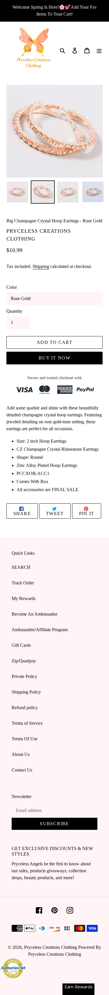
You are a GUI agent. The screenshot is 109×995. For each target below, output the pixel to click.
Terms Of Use (24, 738)
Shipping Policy (26, 692)
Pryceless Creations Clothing (50, 947)
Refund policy (25, 707)
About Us (21, 754)
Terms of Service (27, 723)
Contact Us (22, 769)
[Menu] (99, 50)
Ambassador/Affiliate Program (40, 629)
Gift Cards (21, 645)
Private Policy (24, 676)
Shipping (41, 266)
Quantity (14, 311)
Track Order (23, 582)
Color (11, 287)
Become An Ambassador (34, 614)
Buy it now (54, 357)
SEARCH (21, 567)
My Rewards (23, 598)
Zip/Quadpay (24, 660)
